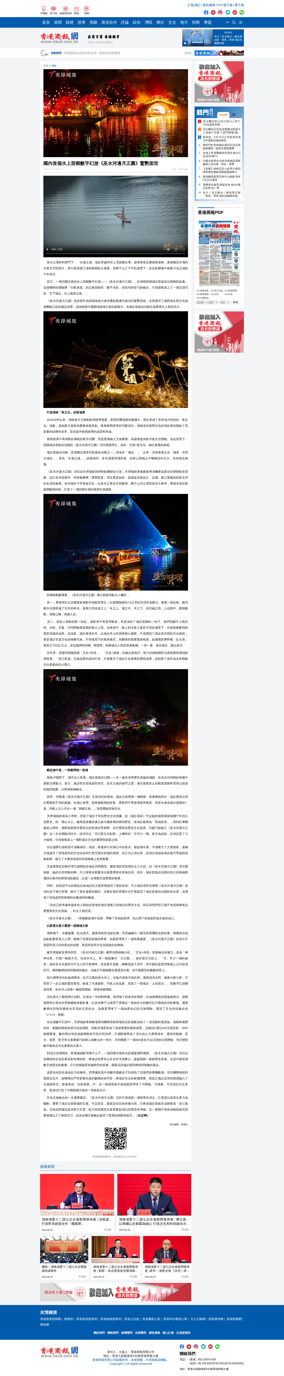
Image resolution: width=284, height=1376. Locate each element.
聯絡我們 (113, 1332)
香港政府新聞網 (50, 1319)
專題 (208, 22)
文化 (172, 22)
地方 (184, 22)
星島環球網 (215, 1319)
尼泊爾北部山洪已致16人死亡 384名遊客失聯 (222, 123)
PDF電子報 (225, 5)
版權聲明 (126, 1332)
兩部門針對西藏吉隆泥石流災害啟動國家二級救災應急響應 (222, 147)
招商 (196, 22)
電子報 (239, 5)
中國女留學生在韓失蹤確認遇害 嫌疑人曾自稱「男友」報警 (222, 162)
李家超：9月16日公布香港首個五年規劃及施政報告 (222, 139)
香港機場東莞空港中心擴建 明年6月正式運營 (222, 178)
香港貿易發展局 (86, 1319)
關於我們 (99, 1332)
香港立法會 (131, 1319)
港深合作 (109, 22)
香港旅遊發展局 (110, 1319)
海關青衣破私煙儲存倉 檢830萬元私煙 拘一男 (222, 186)
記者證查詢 (183, 1332)
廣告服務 (209, 5)
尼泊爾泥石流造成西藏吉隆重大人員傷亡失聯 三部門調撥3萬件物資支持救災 (222, 131)
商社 (160, 22)
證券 (81, 22)
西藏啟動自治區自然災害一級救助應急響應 (127, 53)
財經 (70, 22)
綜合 (137, 22)
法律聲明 (140, 1332)
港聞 (58, 22)
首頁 (46, 22)
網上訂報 (168, 1332)
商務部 (68, 1319)
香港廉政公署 (151, 1319)
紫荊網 (44, 1324)
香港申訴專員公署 (175, 1319)
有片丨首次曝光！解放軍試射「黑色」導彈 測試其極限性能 (222, 194)
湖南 (53, 66)
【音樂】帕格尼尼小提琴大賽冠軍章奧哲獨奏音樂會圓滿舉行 (222, 170)
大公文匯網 (197, 1319)
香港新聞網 (233, 1319)
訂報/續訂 (194, 5)
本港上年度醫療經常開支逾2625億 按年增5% (222, 155)
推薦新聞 (47, 1167)
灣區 (149, 22)
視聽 (93, 22)
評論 (125, 22)
